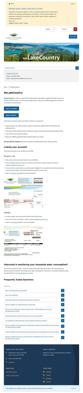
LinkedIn (48, 375)
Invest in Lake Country (12, 375)
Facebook (48, 372)
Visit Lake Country (11, 372)
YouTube (48, 381)
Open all (6, 286)
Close (72, 388)
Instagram (49, 378)
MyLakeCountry (23, 273)
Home (5, 87)
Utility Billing (14, 222)
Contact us (11, 362)
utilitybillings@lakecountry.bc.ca (38, 219)
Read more (12, 21)
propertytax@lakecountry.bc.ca (15, 165)
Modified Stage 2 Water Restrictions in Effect (26, 9)
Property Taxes (15, 173)
